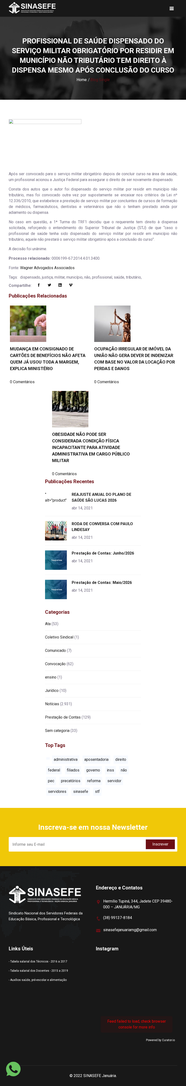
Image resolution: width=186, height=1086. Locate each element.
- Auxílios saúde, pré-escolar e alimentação (38, 980)
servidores (57, 791)
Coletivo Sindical (59, 637)
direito (120, 759)
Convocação (55, 664)
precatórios (70, 781)
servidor (114, 781)
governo (93, 770)
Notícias (52, 704)
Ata (48, 624)
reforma (94, 781)
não (124, 770)
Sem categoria (57, 730)
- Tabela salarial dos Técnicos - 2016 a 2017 (38, 961)
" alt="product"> (57, 497)
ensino (50, 677)
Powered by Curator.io (160, 1040)
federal (54, 770)
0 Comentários (22, 382)
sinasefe (80, 791)
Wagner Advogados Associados (47, 267)
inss (110, 770)
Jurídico (52, 690)
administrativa (66, 759)
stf (97, 791)
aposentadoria (96, 759)
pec (51, 781)
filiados (73, 770)
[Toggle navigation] (171, 8)
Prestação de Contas (63, 717)
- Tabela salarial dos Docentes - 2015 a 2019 (38, 970)
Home (82, 79)
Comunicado (55, 650)
